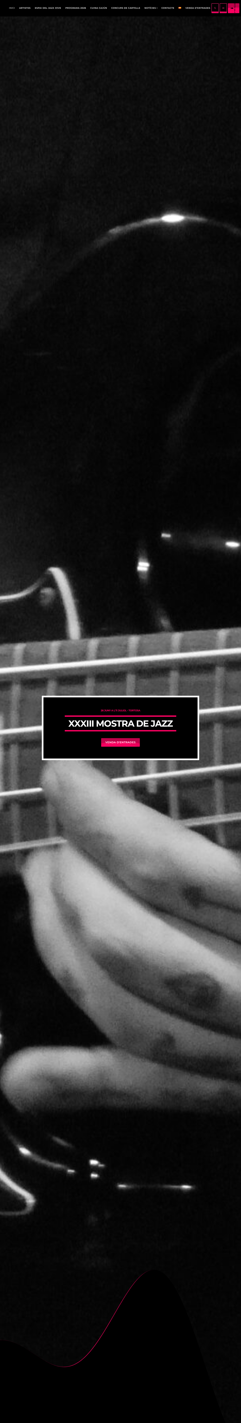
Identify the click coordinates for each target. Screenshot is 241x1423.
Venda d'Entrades (120, 742)
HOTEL (233, 8)
